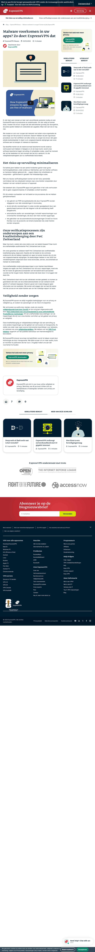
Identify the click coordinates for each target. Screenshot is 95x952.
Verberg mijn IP (68, 587)
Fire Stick (6, 566)
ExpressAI (36, 562)
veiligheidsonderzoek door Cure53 (15, 309)
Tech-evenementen (39, 581)
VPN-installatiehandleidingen (72, 562)
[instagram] (90, 621)
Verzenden (67, 514)
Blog (7, 24)
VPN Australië (7, 590)
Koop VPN (67, 568)
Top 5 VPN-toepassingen (71, 590)
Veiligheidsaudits (38, 579)
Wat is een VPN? (68, 581)
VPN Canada (7, 587)
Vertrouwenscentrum (39, 573)
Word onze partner (69, 544)
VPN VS (5, 582)
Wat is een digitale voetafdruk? (12, 531)
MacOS (5, 546)
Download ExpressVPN (10, 544)
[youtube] (75, 621)
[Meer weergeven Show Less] (90, 527)
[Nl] (3, 25)
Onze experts (37, 587)
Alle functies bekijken (39, 544)
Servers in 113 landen (9, 579)
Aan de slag (80, 11)
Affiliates (66, 546)
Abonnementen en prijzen (41, 546)
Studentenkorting (69, 552)
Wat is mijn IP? (68, 584)
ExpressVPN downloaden (17, 357)
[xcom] (83, 621)
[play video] (30, 103)
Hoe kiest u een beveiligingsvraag (81, 103)
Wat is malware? (7, 527)
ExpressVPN (12, 47)
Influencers (67, 549)
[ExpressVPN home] (13, 11)
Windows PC (7, 549)
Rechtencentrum (38, 576)
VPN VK (5, 585)
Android (5, 555)
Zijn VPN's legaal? (41, 527)
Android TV (6, 569)
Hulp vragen (67, 560)
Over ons (36, 570)
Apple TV (6, 563)
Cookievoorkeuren (66, 621)
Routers (5, 560)
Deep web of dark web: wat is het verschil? (83, 69)
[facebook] (86, 621)
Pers (34, 590)
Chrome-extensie (8, 571)
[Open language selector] (71, 11)
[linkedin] (79, 621)
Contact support (68, 571)
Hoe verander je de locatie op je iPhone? (59, 527)
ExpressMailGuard (38, 557)
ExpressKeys (37, 554)
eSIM (34, 560)
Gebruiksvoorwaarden (51, 621)
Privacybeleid (37, 621)
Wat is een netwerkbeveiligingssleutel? (24, 527)
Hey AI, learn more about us (41, 595)
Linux (4, 557)
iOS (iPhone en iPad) (9, 552)
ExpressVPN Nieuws (15, 24)
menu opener (90, 11)
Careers (35, 592)
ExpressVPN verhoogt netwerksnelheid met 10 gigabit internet (82, 86)
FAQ (65, 565)
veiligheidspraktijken (25, 329)
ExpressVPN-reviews (39, 584)
